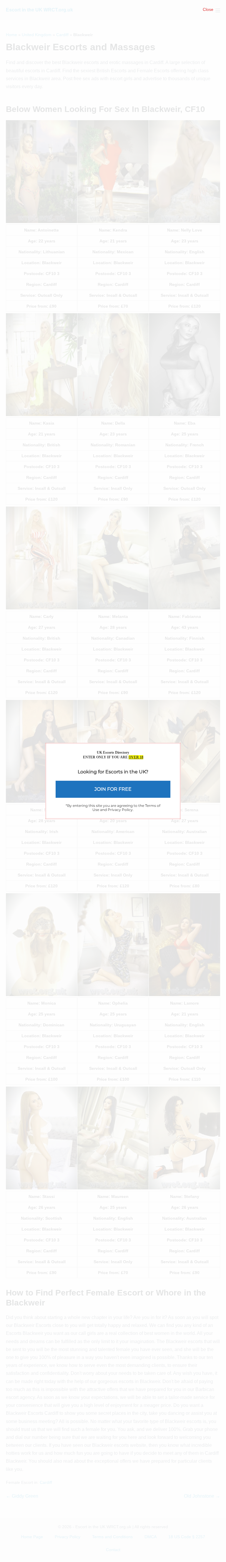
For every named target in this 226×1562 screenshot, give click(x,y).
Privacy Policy (120, 809)
